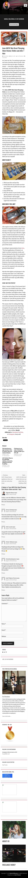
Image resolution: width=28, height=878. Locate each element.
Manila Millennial (14, 873)
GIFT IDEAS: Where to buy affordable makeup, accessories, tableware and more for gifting (7, 460)
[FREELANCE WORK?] (14, 853)
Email (4, 630)
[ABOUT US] (14, 829)
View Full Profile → (6, 716)
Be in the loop (14, 24)
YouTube (20, 432)
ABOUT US (5, 841)
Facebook (15, 432)
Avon (22, 248)
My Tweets (4, 765)
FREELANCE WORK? (9, 864)
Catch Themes (17, 875)
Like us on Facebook (7, 659)
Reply (4, 504)
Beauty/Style (6, 56)
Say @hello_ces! (6, 754)
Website (4, 636)
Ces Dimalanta (20, 56)
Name (4, 624)
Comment (5, 603)
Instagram (12, 434)
